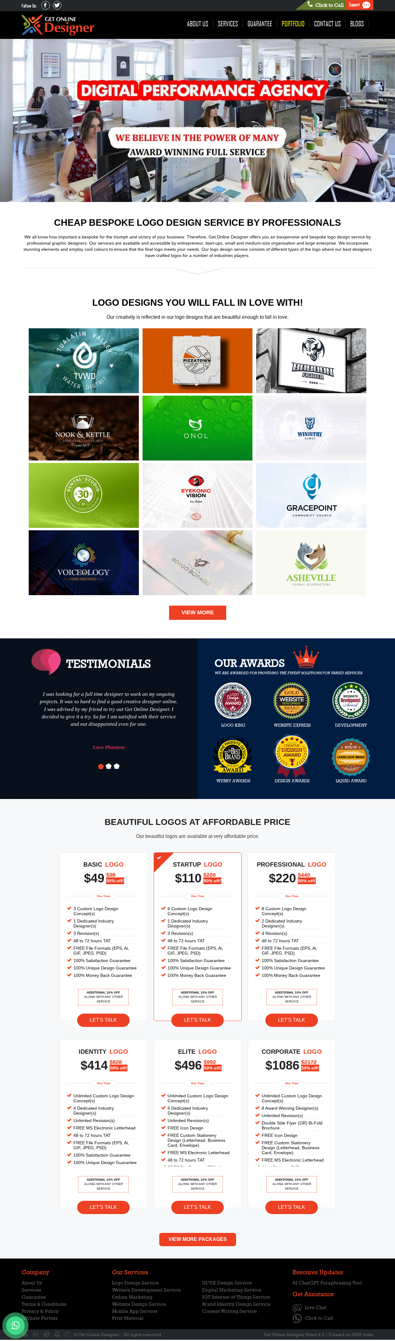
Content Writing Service (229, 1311)
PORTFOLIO (293, 23)
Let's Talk (103, 1020)
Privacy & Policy (40, 1311)
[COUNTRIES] (46, 1334)
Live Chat (315, 1307)
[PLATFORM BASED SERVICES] (36, 1334)
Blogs (357, 23)
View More (197, 612)
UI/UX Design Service (227, 1283)
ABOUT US (197, 23)
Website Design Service (139, 1304)
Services (228, 23)
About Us (32, 1283)
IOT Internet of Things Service (236, 1297)
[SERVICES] (56, 1334)
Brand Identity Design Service (236, 1304)
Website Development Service (146, 1290)
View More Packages (197, 1239)
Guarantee (259, 23)
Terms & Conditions (44, 1304)
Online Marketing (132, 1297)
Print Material (127, 1318)
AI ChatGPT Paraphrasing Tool (327, 1283)
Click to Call (319, 1318)
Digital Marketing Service (231, 1290)
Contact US (327, 23)
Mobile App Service (134, 1311)
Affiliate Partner (40, 1318)
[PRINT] (67, 1334)
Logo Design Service (135, 1283)
